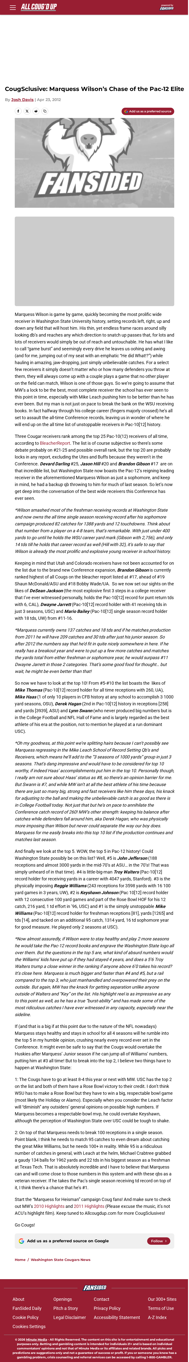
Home (20, 1260)
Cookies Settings (29, 1326)
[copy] (44, 111)
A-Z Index (157, 1317)
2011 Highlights (89, 1206)
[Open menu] (13, 7)
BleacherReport (55, 443)
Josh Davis (22, 99)
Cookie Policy (26, 1317)
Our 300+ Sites (162, 1299)
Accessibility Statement (117, 1317)
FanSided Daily (27, 1308)
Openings (62, 1299)
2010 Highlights (49, 1206)
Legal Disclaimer (69, 1317)
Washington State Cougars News (60, 1260)
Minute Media (36, 1339)
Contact (101, 1299)
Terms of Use (161, 1308)
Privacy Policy (107, 1308)
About (18, 1299)
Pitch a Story (65, 1308)
